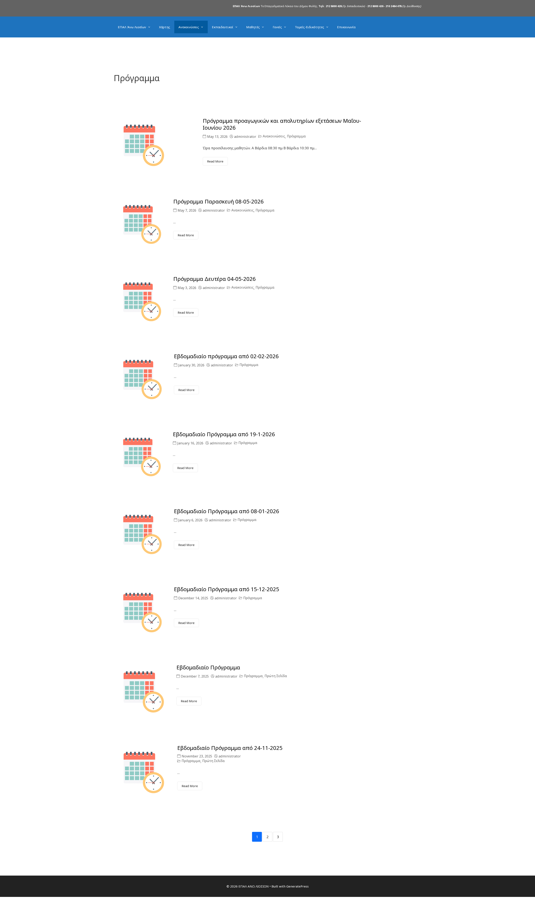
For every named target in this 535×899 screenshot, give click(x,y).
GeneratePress (297, 886)
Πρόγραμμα (296, 136)
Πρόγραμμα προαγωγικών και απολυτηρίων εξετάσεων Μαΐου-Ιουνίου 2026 (282, 124)
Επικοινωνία (346, 27)
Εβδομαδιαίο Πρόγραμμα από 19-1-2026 (224, 434)
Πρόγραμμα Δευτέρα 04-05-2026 (214, 279)
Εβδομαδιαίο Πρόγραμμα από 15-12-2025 (226, 589)
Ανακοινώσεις (188, 27)
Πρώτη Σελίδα (276, 676)
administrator (245, 136)
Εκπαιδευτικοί (222, 27)
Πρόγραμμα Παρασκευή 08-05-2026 (218, 201)
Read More (215, 161)
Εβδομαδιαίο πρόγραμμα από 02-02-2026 (226, 356)
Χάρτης (164, 27)
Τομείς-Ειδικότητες (309, 27)
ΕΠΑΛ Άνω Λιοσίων (132, 27)
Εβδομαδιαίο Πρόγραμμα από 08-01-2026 (226, 511)
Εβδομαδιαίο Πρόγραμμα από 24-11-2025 (230, 748)
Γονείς (277, 27)
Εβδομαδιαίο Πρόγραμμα (208, 667)
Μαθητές (253, 27)
